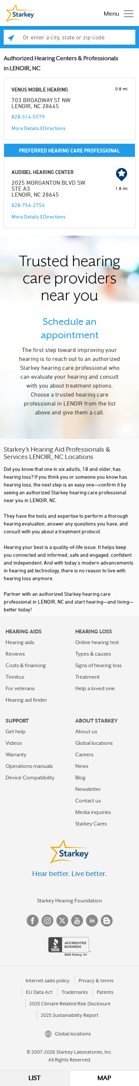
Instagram (47, 921)
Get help (16, 731)
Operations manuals (29, 766)
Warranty (16, 754)
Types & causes (93, 654)
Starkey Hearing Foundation (69, 901)
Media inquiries (93, 812)
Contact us (88, 801)
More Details (25, 128)
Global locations (94, 743)
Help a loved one (95, 688)
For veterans (20, 688)
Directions (54, 128)
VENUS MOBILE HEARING (39, 89)
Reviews (15, 654)
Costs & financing (26, 665)
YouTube (77, 921)
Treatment (87, 677)
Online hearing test (97, 642)
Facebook (33, 921)
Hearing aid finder (26, 700)
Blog (80, 777)
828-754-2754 (28, 205)
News (81, 766)
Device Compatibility (30, 777)
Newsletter (88, 789)
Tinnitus (15, 677)
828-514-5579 (28, 116)
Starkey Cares (91, 824)
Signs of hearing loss (98, 665)
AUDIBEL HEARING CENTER (42, 172)
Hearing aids (20, 642)
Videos (14, 743)
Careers (84, 754)
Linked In (92, 921)
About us (86, 731)
